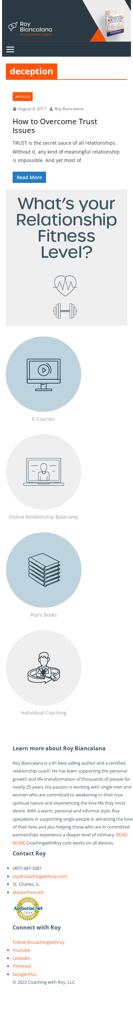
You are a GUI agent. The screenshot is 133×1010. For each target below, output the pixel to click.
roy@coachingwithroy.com (40, 876)
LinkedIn (21, 958)
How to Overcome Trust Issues (55, 125)
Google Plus (24, 974)
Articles (22, 96)
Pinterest (22, 966)
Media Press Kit (28, 892)
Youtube (21, 950)
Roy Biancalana (69, 109)
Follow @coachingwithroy (39, 942)
